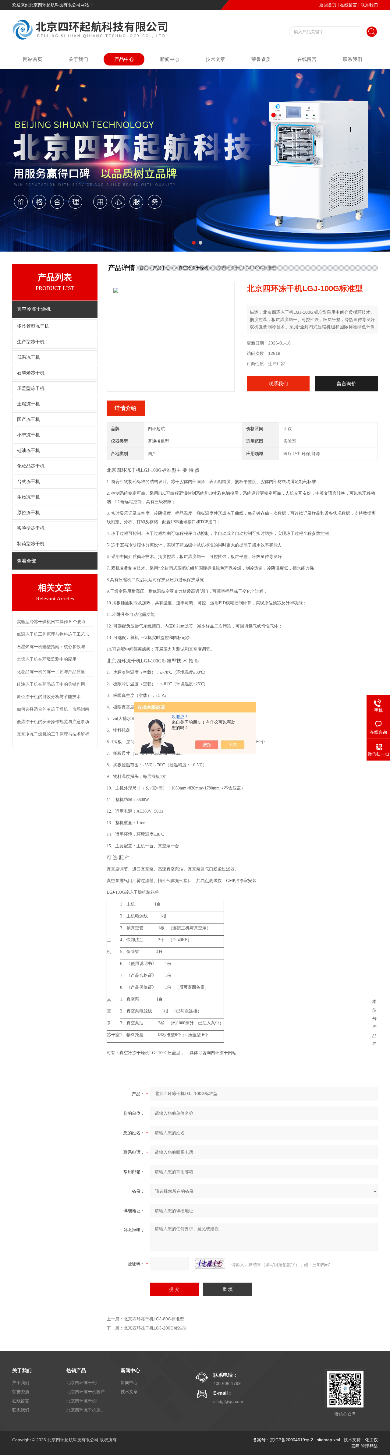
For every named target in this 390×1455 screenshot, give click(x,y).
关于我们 (78, 59)
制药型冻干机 (30, 543)
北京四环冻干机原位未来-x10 (86, 1409)
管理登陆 (369, 1446)
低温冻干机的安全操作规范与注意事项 (53, 721)
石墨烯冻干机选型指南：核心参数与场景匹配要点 (55, 646)
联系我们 (369, 4)
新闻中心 (169, 59)
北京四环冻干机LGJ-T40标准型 (86, 1382)
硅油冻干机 (28, 450)
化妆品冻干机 (30, 466)
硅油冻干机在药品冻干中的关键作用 (51, 684)
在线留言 (348, 4)
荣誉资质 (261, 59)
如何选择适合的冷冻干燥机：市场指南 (53, 709)
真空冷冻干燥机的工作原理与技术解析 (53, 734)
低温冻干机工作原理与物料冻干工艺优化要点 (55, 634)
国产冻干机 (28, 419)
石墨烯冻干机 (30, 372)
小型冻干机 (28, 435)
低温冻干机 (28, 357)
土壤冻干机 (28, 403)
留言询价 (346, 383)
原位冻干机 (28, 512)
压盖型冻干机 (30, 388)
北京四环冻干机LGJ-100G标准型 (86, 1400)
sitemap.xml (328, 1439)
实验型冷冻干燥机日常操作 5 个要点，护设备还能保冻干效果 (55, 621)
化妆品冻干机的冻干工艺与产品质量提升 (55, 671)
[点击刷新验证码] (210, 1264)
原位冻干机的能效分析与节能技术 (49, 696)
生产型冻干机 (30, 341)
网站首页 (32, 59)
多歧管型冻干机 (33, 326)
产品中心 (124, 59)
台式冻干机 (28, 481)
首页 (144, 267)
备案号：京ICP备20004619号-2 (283, 1439)
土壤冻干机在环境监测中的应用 (46, 659)
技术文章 (215, 59)
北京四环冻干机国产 (85, 1391)
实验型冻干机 (30, 528)
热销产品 (76, 1370)
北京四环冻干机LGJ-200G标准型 (155, 1328)
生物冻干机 (28, 497)
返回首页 (327, 4)
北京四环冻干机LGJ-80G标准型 (154, 1318)
